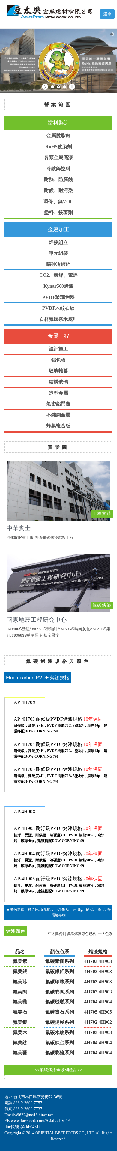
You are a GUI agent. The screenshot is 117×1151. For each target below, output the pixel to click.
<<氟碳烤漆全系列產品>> (58, 1070)
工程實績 (102, 513)
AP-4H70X (25, 702)
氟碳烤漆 (102, 605)
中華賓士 (19, 528)
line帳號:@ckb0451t (22, 1127)
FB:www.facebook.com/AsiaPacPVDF (37, 1121)
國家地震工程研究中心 (37, 619)
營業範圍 (58, 104)
